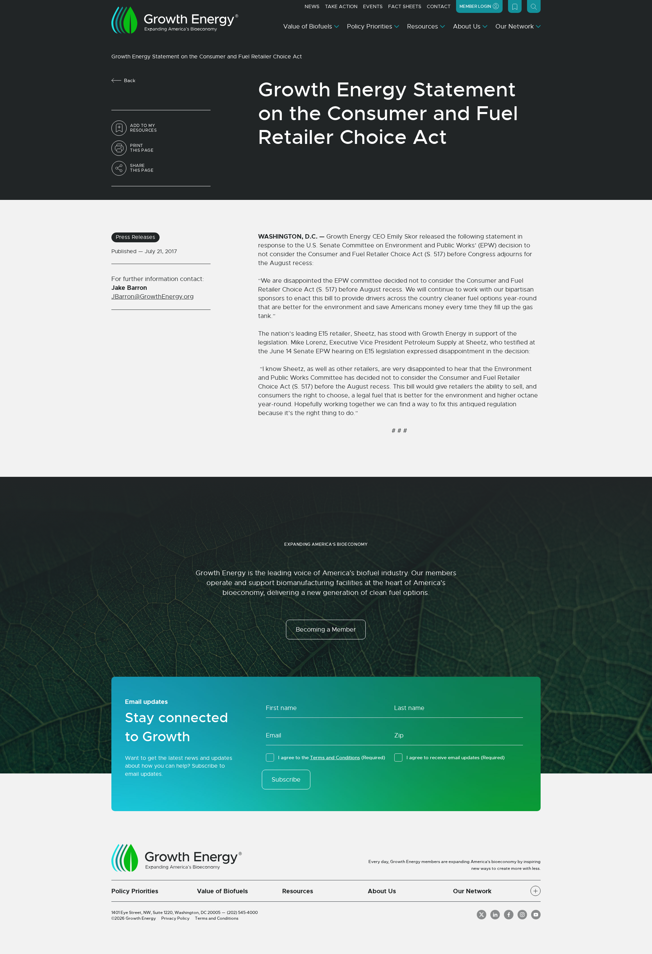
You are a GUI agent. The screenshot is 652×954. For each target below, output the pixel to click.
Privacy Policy (175, 918)
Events (373, 6)
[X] (481, 914)
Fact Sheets (404, 6)
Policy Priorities (369, 26)
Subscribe (286, 779)
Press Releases (135, 237)
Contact (439, 6)
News (312, 6)
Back (129, 80)
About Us (467, 26)
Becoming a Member (326, 629)
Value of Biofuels (307, 26)
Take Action (341, 6)
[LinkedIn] (495, 914)
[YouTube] (536, 914)
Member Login (475, 6)
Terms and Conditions (335, 757)
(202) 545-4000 (242, 912)
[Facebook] (508, 914)
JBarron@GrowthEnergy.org (152, 296)
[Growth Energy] (174, 20)
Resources (422, 26)
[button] (535, 891)
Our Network (514, 26)
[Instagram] (522, 914)
